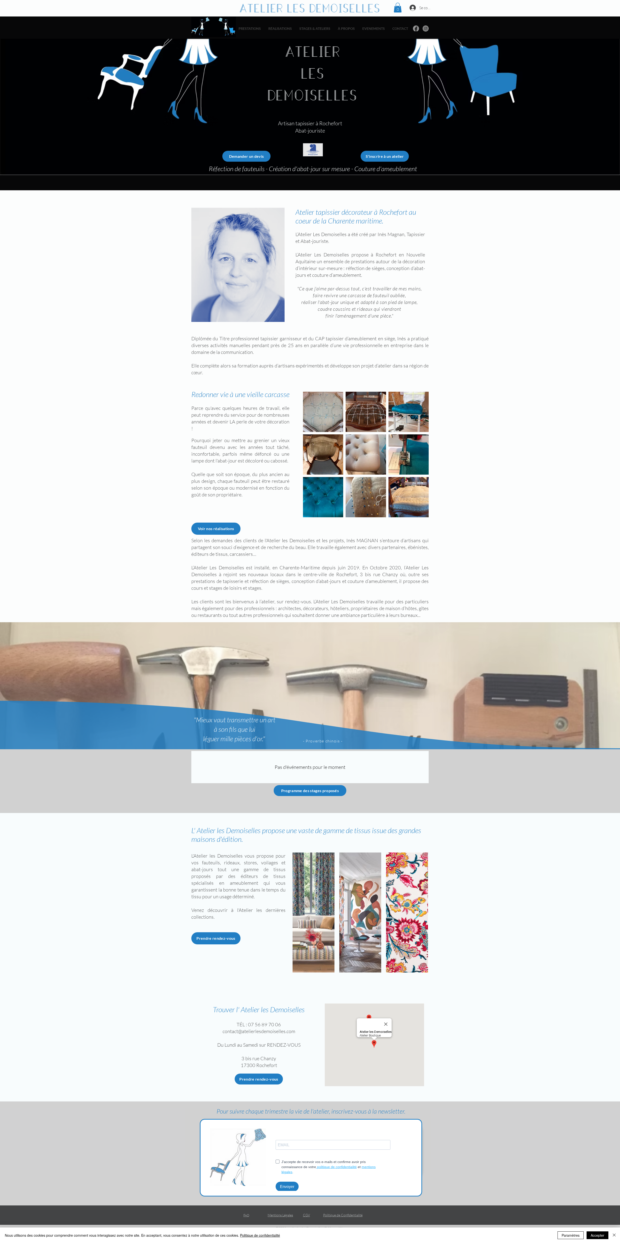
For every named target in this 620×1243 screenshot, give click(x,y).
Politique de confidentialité (260, 1235)
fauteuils (254, 169)
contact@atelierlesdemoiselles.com (259, 1031)
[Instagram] (426, 28)
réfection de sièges (365, 268)
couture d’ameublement (336, 275)
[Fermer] (614, 1235)
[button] (398, 8)
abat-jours (330, 581)
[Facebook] (416, 28)
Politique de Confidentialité (343, 1215)
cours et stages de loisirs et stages (226, 588)
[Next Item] (418, 912)
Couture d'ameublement (385, 169)
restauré (280, 481)
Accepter (597, 1235)
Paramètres (571, 1235)
